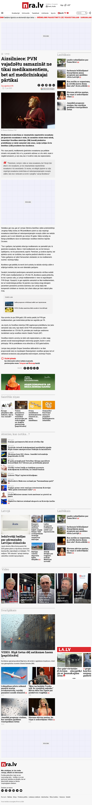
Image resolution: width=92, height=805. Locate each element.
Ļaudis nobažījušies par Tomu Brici (77, 61)
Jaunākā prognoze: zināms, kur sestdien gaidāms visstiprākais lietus (77, 106)
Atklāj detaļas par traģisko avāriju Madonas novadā (48, 556)
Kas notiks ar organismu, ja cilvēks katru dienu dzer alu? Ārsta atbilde (78, 83)
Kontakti (68, 797)
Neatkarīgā (16, 13)
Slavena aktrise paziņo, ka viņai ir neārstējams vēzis (78, 94)
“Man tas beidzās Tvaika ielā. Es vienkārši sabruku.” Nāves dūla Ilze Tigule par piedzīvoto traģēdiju (41, 689)
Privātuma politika (22, 797)
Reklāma (9, 797)
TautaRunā (35, 13)
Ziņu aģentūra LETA (7, 86)
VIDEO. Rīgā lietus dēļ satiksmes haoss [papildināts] (27, 653)
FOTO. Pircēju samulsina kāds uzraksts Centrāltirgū (30, 308)
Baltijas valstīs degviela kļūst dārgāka (35, 555)
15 (34, 490)
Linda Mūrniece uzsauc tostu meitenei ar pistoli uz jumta (29, 495)
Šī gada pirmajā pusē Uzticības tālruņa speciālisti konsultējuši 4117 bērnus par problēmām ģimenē (29, 462)
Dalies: (20, 368)
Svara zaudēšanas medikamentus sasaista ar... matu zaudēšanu (35, 415)
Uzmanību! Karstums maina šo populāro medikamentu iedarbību (48, 415)
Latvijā (7, 54)
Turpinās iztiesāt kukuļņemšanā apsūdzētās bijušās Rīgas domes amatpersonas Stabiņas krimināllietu (29, 448)
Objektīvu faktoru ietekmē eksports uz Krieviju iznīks (31, 501)
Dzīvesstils (26, 13)
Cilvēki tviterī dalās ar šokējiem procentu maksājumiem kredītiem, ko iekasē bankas (26, 469)
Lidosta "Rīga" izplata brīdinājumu (22, 475)
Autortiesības (45, 797)
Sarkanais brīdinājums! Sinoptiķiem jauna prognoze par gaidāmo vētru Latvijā (77, 73)
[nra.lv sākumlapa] (33, 5)
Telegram (22, 363)
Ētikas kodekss (54, 797)
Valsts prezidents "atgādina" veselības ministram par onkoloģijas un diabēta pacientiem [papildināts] (21, 418)
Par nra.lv (3, 797)
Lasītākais (63, 54)
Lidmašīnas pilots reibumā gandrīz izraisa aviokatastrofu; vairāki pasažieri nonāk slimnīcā (13, 689)
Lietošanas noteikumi (34, 797)
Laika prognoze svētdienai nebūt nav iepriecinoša (30, 302)
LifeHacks (45, 13)
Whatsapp (31, 363)
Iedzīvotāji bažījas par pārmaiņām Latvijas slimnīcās (13, 540)
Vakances (62, 797)
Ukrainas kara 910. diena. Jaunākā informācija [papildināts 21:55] (28, 455)
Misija (15, 797)
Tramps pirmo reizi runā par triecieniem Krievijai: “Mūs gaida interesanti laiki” (29, 489)
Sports (53, 13)
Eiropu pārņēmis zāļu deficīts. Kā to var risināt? (7, 414)
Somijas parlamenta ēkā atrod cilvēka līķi (26, 442)
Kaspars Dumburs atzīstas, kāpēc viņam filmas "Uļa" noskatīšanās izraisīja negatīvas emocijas (37, 531)
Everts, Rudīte (51, 6)
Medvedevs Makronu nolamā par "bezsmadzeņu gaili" (31, 481)
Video (5, 569)
